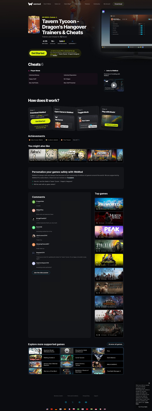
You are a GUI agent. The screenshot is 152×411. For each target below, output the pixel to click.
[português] (78, 409)
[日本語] (83, 409)
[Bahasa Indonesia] (96, 409)
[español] (65, 409)
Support (96, 395)
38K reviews (45, 43)
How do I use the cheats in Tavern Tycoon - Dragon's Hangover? (53, 181)
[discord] (66, 402)
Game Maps (67, 4)
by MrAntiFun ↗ (72, 43)
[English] (47, 409)
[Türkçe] (87, 409)
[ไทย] (105, 409)
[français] (69, 409)
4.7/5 (45, 41)
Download (118, 4)
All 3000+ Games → (49, 17)
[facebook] (79, 402)
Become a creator (58, 395)
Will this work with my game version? (44, 184)
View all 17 (76, 140)
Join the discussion (41, 273)
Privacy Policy (86, 395)
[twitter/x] (72, 402)
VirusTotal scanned (62, 43)
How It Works (47, 4)
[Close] (149, 383)
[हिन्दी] (91, 409)
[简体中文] (52, 409)
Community (97, 4)
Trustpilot (70, 178)
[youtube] (86, 402)
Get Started (37, 53)
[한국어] (60, 409)
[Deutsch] (56, 409)
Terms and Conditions (72, 395)
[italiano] (100, 409)
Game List (57, 4)
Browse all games (115, 344)
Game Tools (77, 4)
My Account (107, 4)
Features (87, 4)
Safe (61, 41)
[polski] (74, 409)
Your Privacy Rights (142, 406)
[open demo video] (114, 85)
